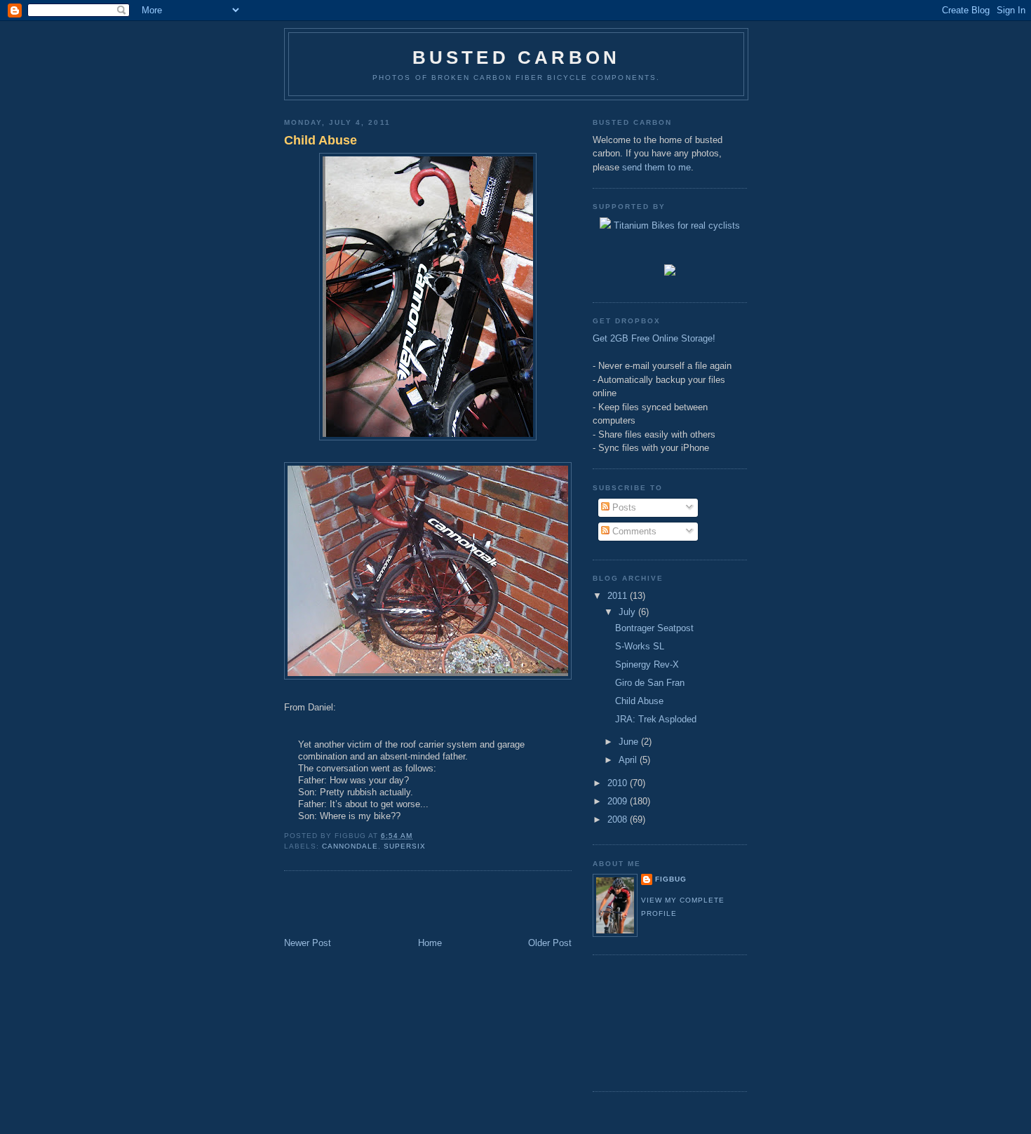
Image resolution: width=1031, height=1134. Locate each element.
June (630, 741)
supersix (405, 846)
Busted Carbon (516, 57)
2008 (618, 819)
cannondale (350, 846)
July (628, 612)
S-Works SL (639, 646)
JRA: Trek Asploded (655, 719)
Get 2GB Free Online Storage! (654, 338)
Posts (622, 507)
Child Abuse (320, 140)
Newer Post (307, 943)
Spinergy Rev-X (647, 664)
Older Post (550, 943)
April (629, 760)
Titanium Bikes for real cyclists (675, 225)
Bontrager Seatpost (654, 628)
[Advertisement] (366, 905)
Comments (632, 531)
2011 (618, 595)
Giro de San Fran (650, 682)
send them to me (656, 167)
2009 (618, 801)
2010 (618, 783)
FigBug (671, 879)
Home (430, 943)
